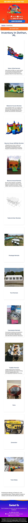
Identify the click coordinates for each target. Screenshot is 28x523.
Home (3, 25)
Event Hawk (24, 521)
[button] (3, 19)
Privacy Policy (14, 520)
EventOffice (9, 521)
